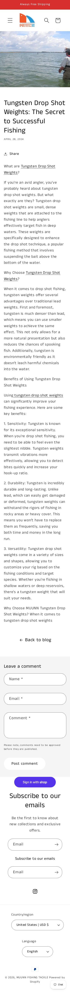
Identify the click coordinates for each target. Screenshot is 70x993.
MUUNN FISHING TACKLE (32, 977)
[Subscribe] (56, 845)
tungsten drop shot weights (38, 395)
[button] (10, 20)
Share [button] (14, 153)
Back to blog (38, 640)
